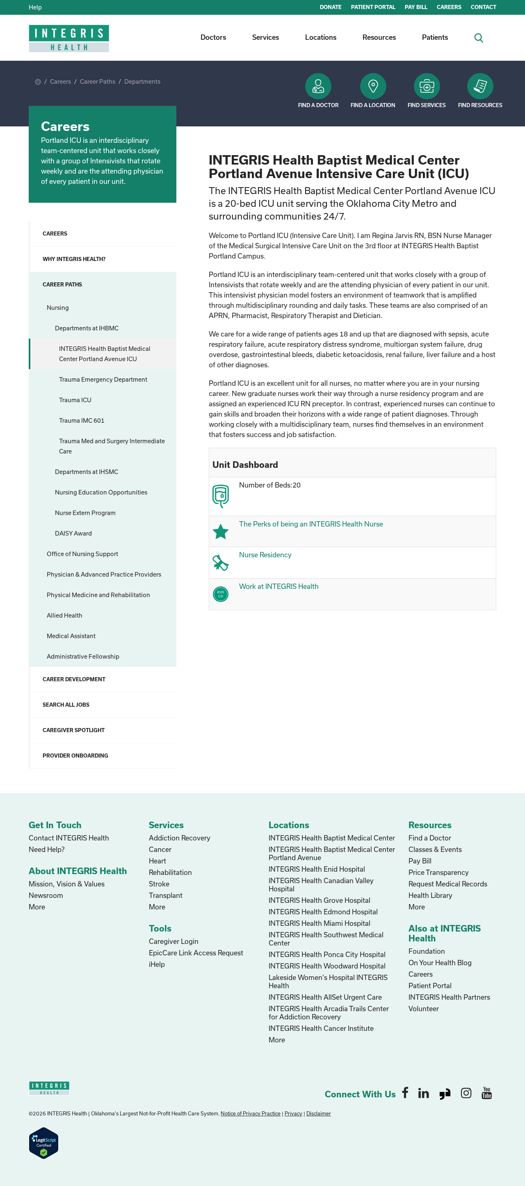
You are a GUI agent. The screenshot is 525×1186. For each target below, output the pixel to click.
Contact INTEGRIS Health (69, 838)
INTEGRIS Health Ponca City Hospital (327, 954)
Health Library (430, 895)
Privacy (293, 1113)
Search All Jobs (66, 704)
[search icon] (482, 37)
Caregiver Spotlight (74, 730)
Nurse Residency (265, 555)
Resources (379, 37)
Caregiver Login (174, 941)
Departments (142, 81)
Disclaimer (318, 1113)
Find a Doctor (318, 105)
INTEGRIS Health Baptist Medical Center (332, 838)
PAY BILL (416, 7)
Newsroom (46, 895)
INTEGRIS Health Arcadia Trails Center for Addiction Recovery (329, 1013)
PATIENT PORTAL (373, 7)
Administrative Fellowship (83, 656)
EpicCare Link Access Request (196, 953)
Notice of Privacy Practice (251, 1113)
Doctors (213, 37)
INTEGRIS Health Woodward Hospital (327, 966)
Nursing (58, 307)
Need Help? (46, 849)
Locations (320, 37)
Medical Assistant (71, 635)
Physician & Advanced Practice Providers (104, 574)
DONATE (331, 7)
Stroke (159, 884)
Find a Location (373, 105)
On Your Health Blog (440, 962)
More (37, 907)
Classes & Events (435, 849)
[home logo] (70, 44)
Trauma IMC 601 (82, 420)
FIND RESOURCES (480, 105)
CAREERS (449, 7)
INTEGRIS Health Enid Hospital (317, 869)
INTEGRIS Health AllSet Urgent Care (325, 997)
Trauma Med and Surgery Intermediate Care (112, 446)
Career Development (74, 679)
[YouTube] (487, 1092)
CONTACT (483, 7)
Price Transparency (439, 872)
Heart (157, 861)
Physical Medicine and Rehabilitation (98, 594)
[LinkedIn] (423, 1092)
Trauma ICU (75, 399)
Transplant (166, 895)
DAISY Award (73, 533)
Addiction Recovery (179, 838)
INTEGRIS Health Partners (449, 997)
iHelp (157, 964)
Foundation (427, 951)
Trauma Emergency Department (103, 379)
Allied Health (64, 615)
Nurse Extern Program (85, 512)
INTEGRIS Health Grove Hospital (319, 900)
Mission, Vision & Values (67, 884)
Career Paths (97, 81)
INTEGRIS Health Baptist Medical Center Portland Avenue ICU (105, 353)
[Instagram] (466, 1092)
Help (35, 7)
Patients (435, 37)
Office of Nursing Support (82, 553)
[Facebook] (405, 1092)
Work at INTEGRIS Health (279, 586)
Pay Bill (420, 861)
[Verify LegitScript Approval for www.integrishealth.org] (44, 1142)
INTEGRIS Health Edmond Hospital (323, 912)
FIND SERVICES (427, 105)
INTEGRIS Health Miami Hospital (319, 923)
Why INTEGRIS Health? (74, 259)
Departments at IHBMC (87, 328)
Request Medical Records (448, 884)
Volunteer (424, 1008)
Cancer (160, 849)
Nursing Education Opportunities (101, 492)
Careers (60, 81)
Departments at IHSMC (86, 471)
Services (265, 37)
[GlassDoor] (445, 1092)
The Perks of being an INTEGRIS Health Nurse (311, 524)
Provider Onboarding (75, 755)
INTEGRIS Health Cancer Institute (321, 1028)
